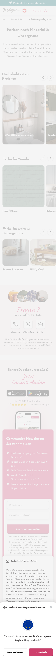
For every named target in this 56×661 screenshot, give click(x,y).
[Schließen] (51, 607)
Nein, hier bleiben (15, 652)
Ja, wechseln (41, 652)
